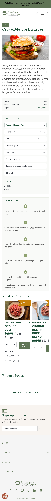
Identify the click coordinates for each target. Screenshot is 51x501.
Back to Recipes (27, 392)
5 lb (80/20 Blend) (12, 361)
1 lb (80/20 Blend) (12, 356)
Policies (8, 472)
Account (7, 462)
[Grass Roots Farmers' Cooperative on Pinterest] (16, 490)
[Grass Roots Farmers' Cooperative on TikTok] (28, 490)
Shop (5, 443)
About (6, 453)
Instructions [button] (12, 200)
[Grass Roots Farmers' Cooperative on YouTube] (41, 490)
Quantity (10, 352)
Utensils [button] (9, 181)
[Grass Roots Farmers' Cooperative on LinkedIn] (34, 490)
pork (39, 107)
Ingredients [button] (11, 118)
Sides (44, 107)
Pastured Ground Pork (15, 125)
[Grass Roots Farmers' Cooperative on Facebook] (10, 490)
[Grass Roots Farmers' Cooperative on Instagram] (22, 490)
